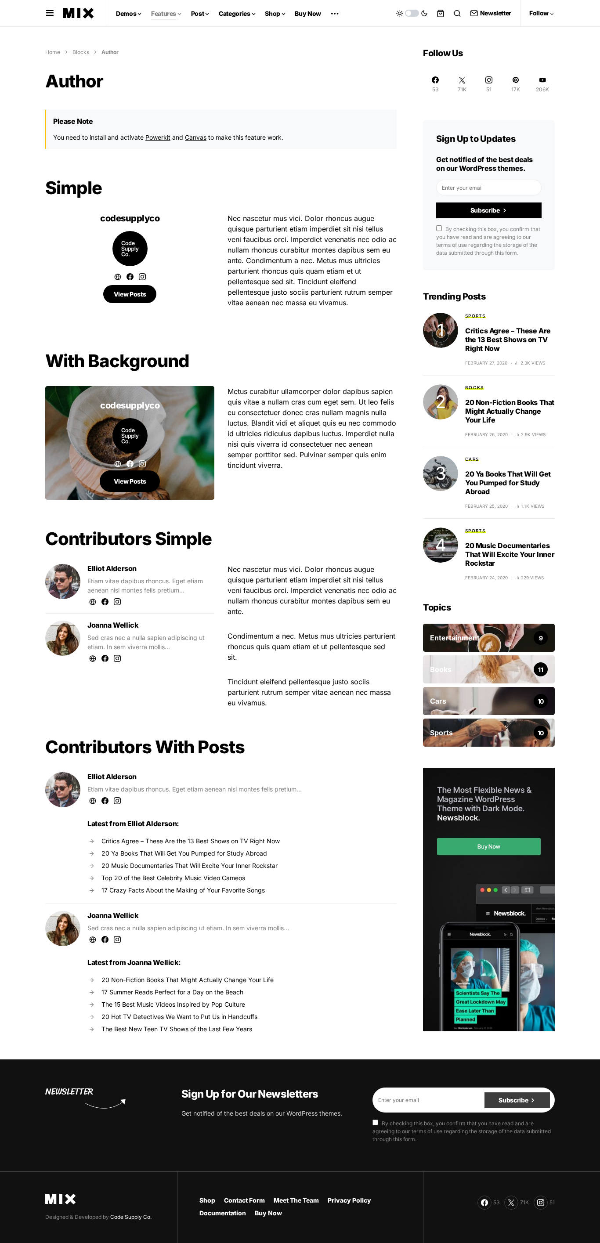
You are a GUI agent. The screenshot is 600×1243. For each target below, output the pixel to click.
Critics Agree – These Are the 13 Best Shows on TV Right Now (190, 841)
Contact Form (244, 1200)
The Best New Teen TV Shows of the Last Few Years (176, 1029)
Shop (207, 1200)
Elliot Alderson (112, 568)
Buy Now (268, 1213)
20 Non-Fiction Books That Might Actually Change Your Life (187, 979)
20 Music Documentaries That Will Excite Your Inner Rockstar (189, 865)
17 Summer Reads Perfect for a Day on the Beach (172, 992)
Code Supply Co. (131, 1217)
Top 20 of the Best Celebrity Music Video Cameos (173, 878)
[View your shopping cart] (441, 13)
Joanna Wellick (112, 625)
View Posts (130, 294)
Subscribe (485, 210)
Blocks (80, 52)
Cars (472, 459)
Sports (475, 315)
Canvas (195, 137)
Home (52, 52)
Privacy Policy (349, 1200)
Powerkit (157, 137)
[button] (49, 13)
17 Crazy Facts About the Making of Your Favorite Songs (183, 890)
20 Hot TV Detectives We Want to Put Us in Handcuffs (179, 1016)
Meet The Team (296, 1200)
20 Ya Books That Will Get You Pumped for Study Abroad (184, 853)
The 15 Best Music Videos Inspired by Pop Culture (173, 1004)
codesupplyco (129, 218)
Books (474, 387)
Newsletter (495, 13)
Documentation (222, 1213)
